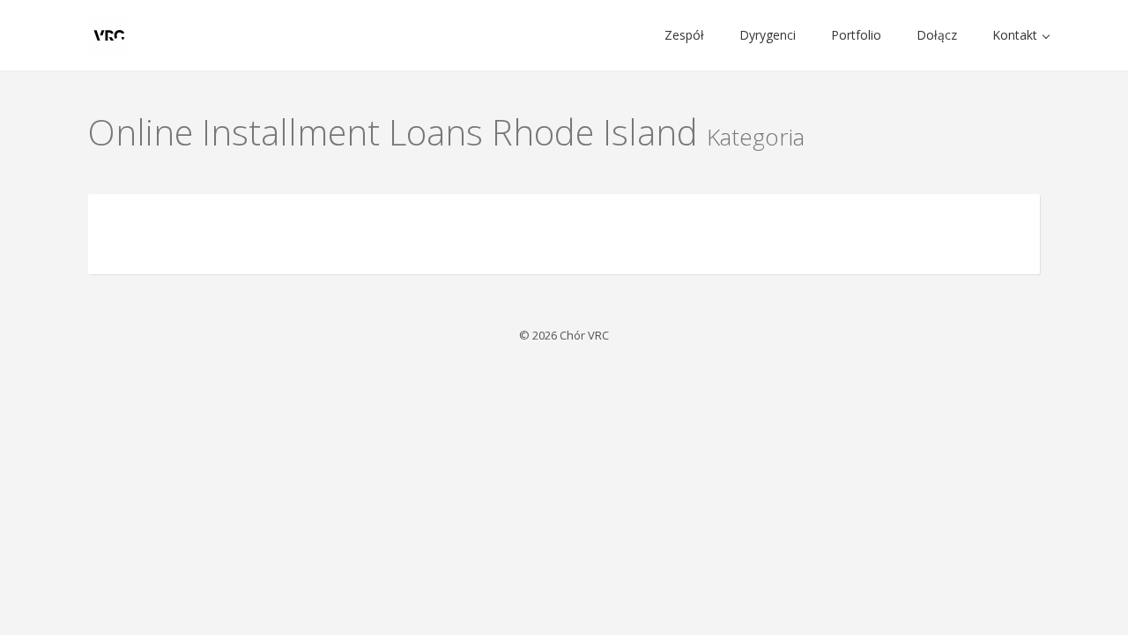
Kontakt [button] (1016, 34)
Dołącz (936, 34)
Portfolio (856, 34)
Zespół (684, 34)
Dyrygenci (767, 34)
